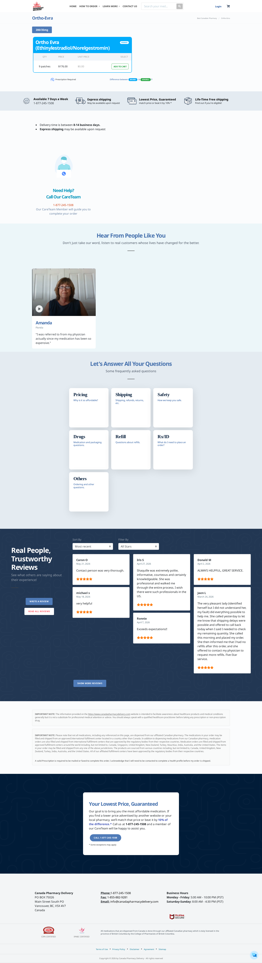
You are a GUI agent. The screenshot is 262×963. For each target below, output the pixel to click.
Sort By (77, 539)
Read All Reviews (39, 611)
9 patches (44, 66)
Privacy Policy (118, 949)
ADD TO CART (120, 66)
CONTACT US (130, 6)
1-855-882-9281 (117, 897)
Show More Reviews (89, 683)
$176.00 (63, 66)
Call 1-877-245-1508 (105, 837)
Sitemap (162, 949)
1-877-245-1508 (121, 893)
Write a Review (39, 601)
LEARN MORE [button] (110, 6)
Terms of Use (102, 949)
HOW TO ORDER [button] (88, 6)
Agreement (149, 949)
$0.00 (81, 66)
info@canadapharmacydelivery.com (134, 902)
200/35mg (42, 30)
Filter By (123, 539)
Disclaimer (134, 949)
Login (218, 6)
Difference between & (131, 79)
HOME (73, 6)
